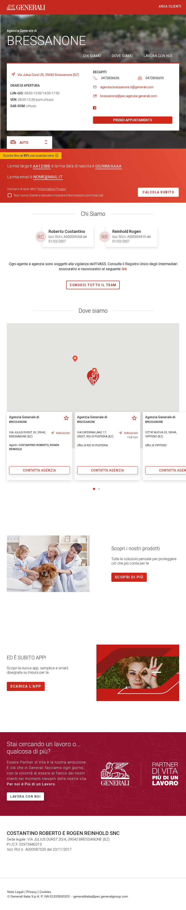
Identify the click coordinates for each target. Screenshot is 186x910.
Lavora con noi (25, 796)
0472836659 (155, 78)
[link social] (94, 108)
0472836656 (110, 78)
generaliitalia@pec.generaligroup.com (100, 896)
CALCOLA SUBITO (158, 192)
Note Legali (15, 892)
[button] (93, 378)
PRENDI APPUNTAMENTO (132, 120)
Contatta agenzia (39, 470)
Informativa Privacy (52, 189)
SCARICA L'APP (25, 686)
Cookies (45, 892)
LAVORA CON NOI (158, 56)
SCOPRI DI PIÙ (129, 577)
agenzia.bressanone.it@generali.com (127, 87)
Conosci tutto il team (93, 285)
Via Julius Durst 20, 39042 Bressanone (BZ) (48, 75)
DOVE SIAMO (122, 56)
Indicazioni (63, 433)
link (124, 269)
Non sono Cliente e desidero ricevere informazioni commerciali (58, 195)
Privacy (31, 892)
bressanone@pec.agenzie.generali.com (128, 96)
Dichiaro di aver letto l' (36, 189)
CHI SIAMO (92, 56)
